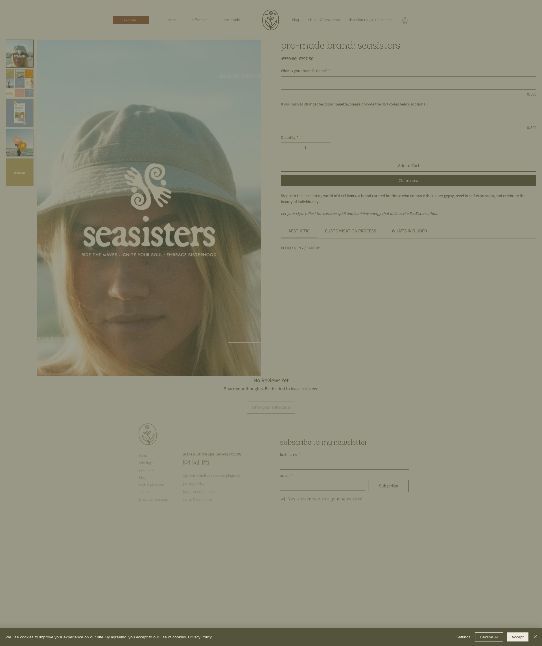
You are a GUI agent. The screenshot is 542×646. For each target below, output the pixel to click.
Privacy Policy (200, 637)
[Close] (535, 636)
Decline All (489, 637)
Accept (518, 637)
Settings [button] (463, 637)
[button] (390, 203)
